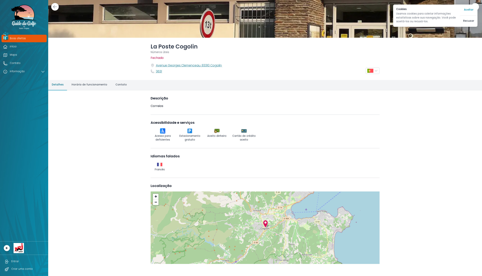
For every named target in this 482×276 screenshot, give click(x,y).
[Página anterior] (55, 7)
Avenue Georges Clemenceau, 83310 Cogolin (189, 65)
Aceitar (469, 10)
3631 (159, 71)
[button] (265, 224)
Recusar (468, 21)
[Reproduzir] (7, 248)
